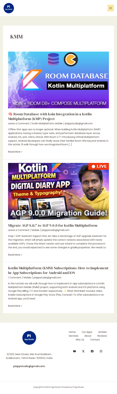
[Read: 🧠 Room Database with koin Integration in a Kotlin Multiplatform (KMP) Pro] (58, 79)
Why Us (80, 339)
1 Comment (14, 277)
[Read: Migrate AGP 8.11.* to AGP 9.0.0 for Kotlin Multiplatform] (58, 191)
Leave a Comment (19, 123)
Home (72, 332)
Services (73, 335)
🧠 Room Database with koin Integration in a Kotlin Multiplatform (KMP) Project (50, 116)
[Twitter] (83, 351)
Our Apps (87, 332)
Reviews (102, 335)
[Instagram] (101, 351)
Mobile (59, 123)
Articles (102, 332)
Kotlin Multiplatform (43, 123)
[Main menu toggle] (110, 8)
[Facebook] (92, 351)
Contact (95, 339)
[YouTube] (74, 351)
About (87, 335)
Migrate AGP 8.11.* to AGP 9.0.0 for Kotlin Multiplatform (52, 225)
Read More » (15, 152)
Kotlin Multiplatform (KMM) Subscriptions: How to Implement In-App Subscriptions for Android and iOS (58, 270)
